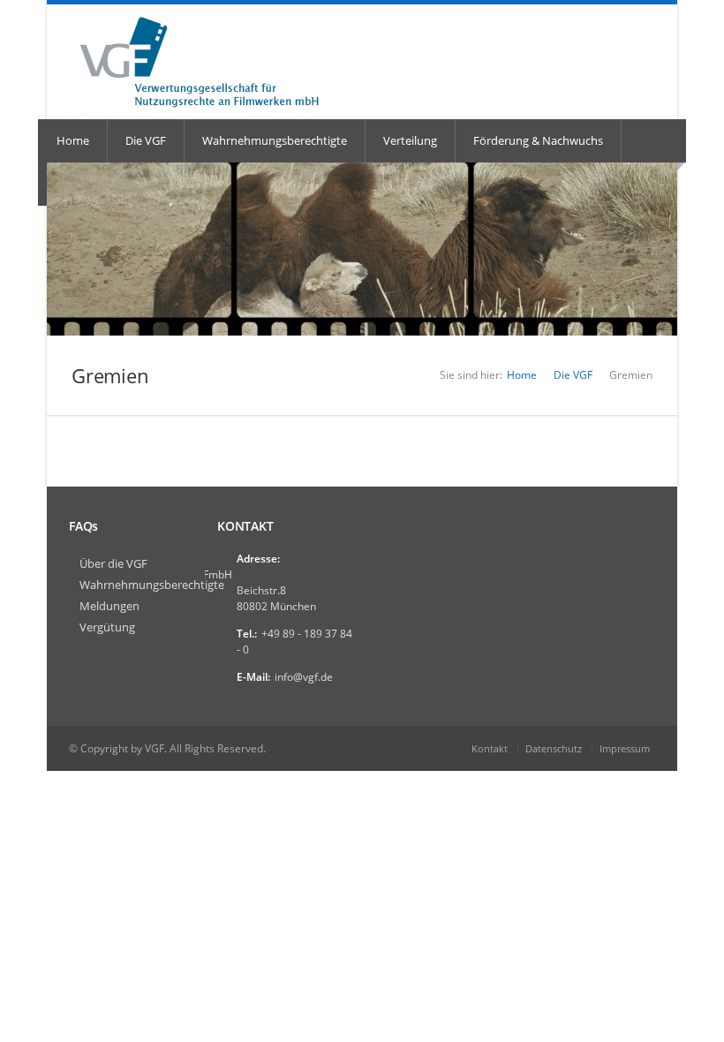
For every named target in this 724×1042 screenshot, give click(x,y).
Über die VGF (113, 563)
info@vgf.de (304, 676)
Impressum (625, 748)
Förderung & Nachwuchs (538, 140)
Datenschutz (553, 748)
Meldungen (109, 606)
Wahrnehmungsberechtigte (274, 140)
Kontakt (489, 748)
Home (73, 140)
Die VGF (145, 140)
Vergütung (107, 627)
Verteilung (410, 140)
